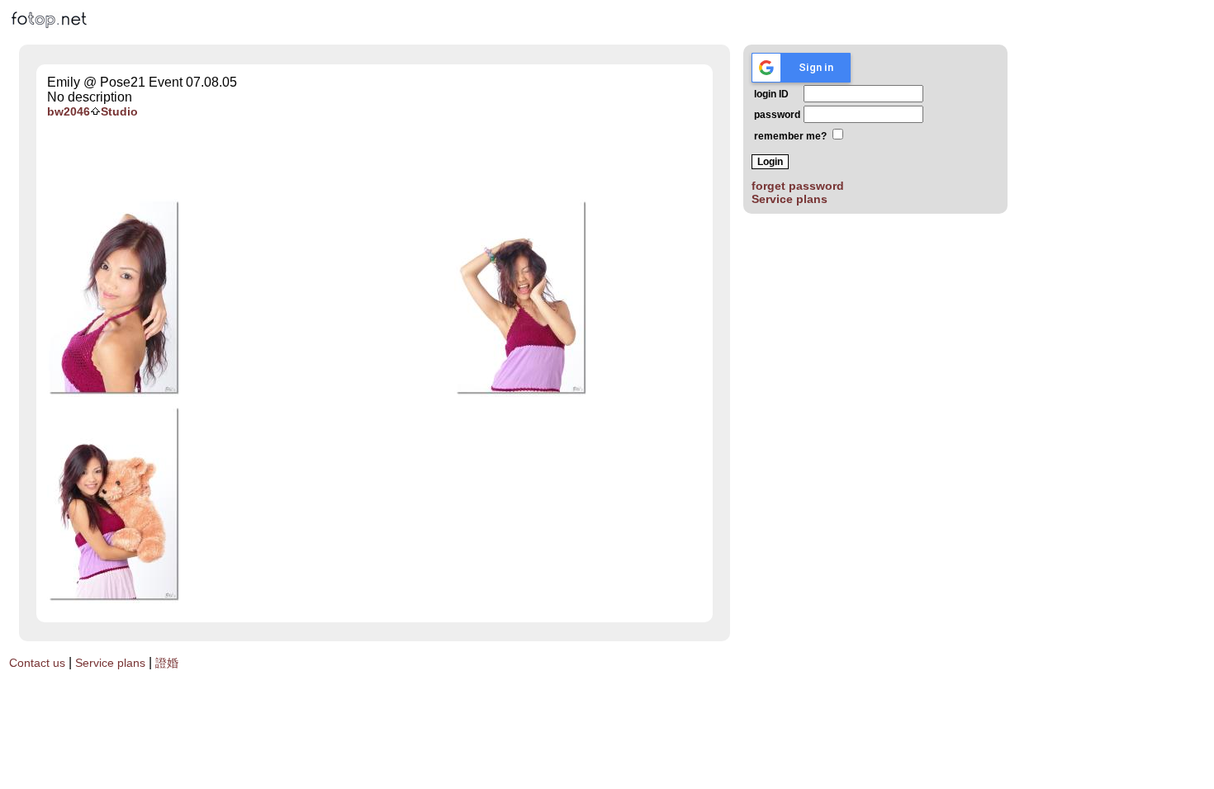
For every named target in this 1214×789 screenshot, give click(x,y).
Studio (119, 111)
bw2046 (68, 111)
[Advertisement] (374, 158)
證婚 (166, 662)
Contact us (37, 662)
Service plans (790, 199)
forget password (798, 185)
